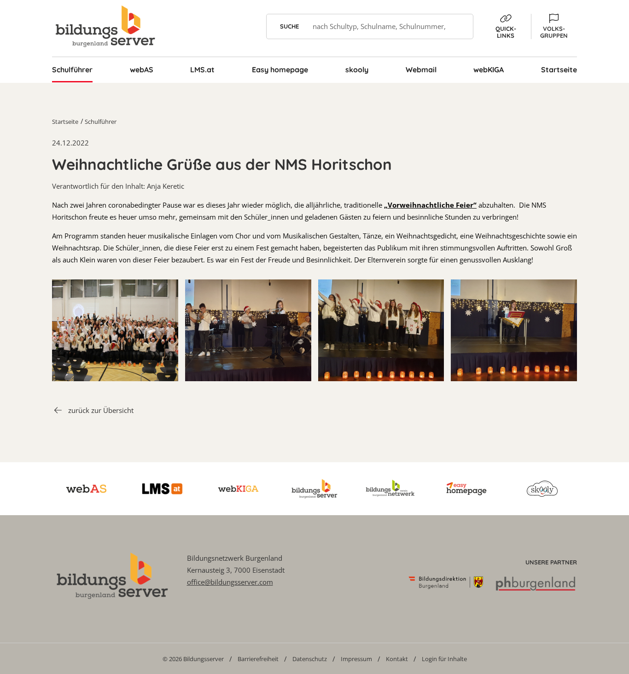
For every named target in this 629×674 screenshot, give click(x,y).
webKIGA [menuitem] (488, 69)
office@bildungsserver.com (230, 582)
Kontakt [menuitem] (397, 659)
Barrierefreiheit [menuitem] (258, 659)
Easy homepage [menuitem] (280, 69)
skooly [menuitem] (356, 69)
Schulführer (100, 121)
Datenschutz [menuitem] (309, 659)
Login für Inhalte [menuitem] (444, 659)
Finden (460, 26)
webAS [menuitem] (141, 69)
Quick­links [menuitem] (505, 32)
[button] (554, 26)
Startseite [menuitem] (559, 69)
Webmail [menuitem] (421, 69)
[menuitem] (193, 658)
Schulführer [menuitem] (72, 69)
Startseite (65, 121)
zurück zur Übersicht (101, 410)
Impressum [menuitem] (356, 659)
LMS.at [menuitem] (202, 69)
